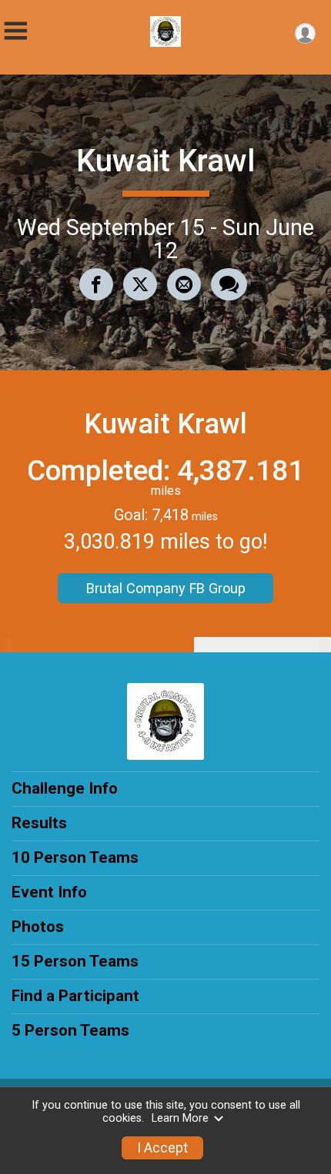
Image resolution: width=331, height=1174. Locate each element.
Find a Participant (75, 996)
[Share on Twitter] (140, 284)
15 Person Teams (75, 961)
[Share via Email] (184, 284)
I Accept (162, 1148)
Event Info (49, 892)
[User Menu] (305, 33)
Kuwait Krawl (165, 161)
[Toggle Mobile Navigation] (15, 31)
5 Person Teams (70, 1030)
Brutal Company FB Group (166, 588)
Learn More (180, 1118)
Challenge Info (65, 788)
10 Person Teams (75, 857)
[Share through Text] (229, 284)
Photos (38, 926)
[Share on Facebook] (96, 284)
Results (39, 823)
